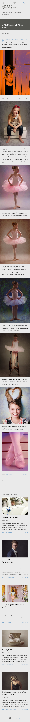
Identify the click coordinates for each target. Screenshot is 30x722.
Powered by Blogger (16, 718)
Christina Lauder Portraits (9, 5)
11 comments (10, 577)
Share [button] (25, 474)
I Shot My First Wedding (10, 517)
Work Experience (10, 474)
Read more (25, 532)
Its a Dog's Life (7, 649)
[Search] (24, 2)
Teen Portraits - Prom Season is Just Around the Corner (14, 693)
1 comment (9, 532)
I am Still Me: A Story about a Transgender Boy (12, 561)
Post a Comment (6, 486)
